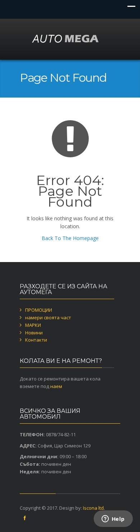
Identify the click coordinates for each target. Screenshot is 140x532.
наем (56, 386)
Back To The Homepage (70, 238)
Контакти (36, 340)
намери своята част (48, 317)
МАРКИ (33, 325)
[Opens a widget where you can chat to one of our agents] (113, 519)
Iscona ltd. (94, 508)
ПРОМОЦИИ (38, 310)
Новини (34, 332)
